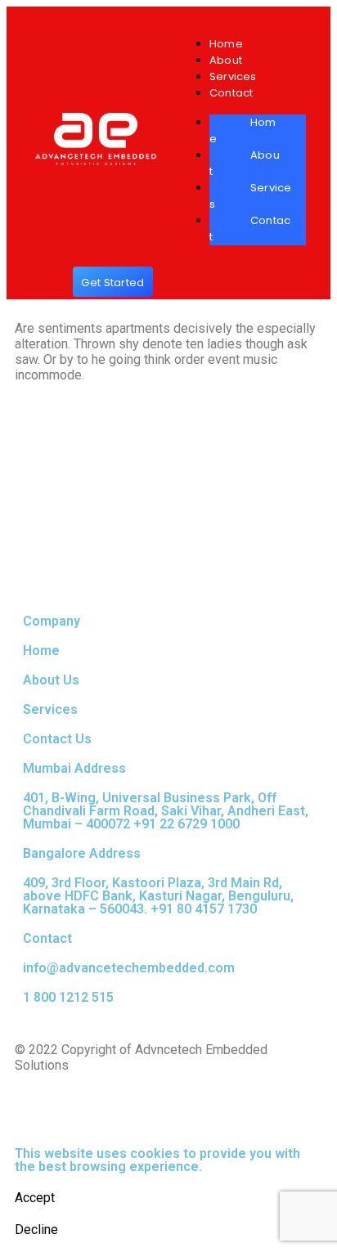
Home (226, 44)
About (225, 60)
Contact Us (57, 739)
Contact (231, 93)
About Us (51, 680)
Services (233, 76)
